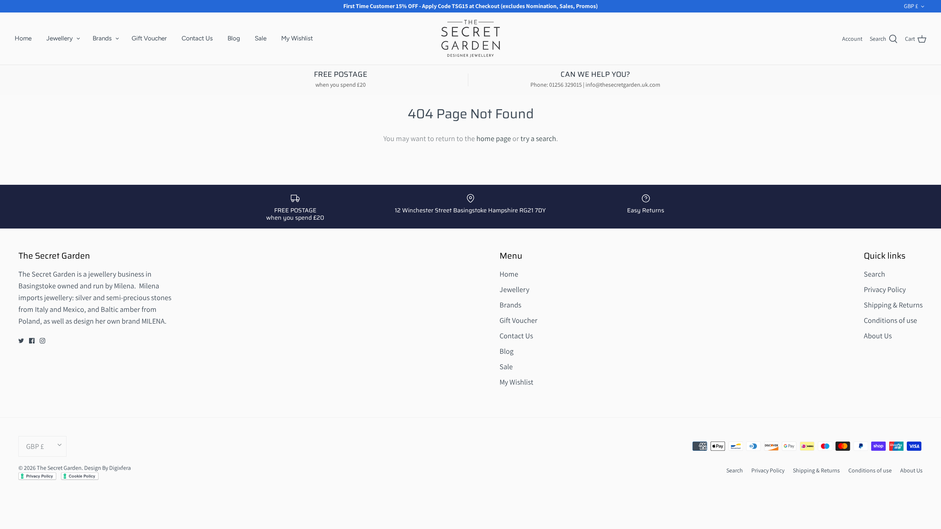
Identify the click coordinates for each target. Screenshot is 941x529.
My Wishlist (297, 38)
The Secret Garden (59, 468)
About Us (878, 336)
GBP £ (911, 6)
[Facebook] (32, 340)
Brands (102, 38)
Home (23, 38)
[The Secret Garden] (470, 38)
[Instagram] (42, 340)
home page (493, 138)
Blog (234, 38)
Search (874, 274)
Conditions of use (890, 320)
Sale (260, 38)
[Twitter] (21, 340)
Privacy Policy (885, 289)
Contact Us (197, 38)
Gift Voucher (149, 38)
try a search (538, 138)
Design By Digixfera (107, 468)
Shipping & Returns (893, 305)
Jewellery (59, 38)
